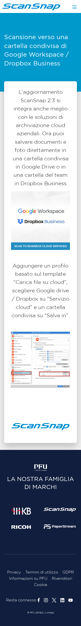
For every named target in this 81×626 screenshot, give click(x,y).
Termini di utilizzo (41, 572)
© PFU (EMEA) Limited (40, 613)
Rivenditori (62, 578)
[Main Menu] (74, 7)
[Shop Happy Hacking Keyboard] (21, 511)
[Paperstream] (60, 526)
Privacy (14, 572)
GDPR (68, 572)
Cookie (40, 585)
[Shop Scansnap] (59, 509)
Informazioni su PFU (28, 578)
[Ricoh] (21, 527)
